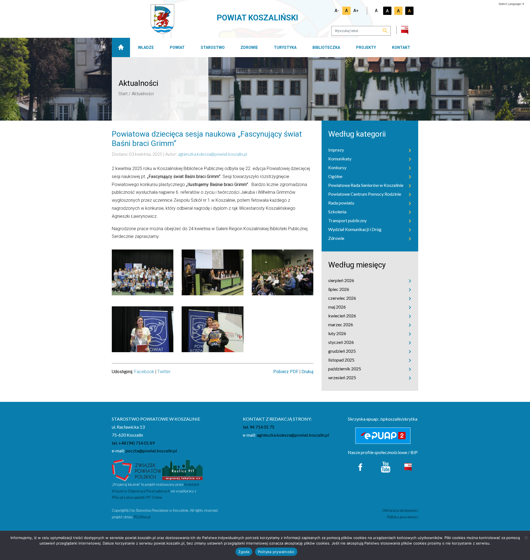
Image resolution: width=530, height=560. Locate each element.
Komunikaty (339, 158)
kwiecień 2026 (342, 315)
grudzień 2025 (342, 351)
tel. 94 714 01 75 (258, 426)
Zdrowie (249, 47)
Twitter (164, 371)
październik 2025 (344, 368)
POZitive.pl (142, 517)
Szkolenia (337, 211)
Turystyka (285, 47)
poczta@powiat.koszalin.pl (151, 450)
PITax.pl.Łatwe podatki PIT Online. (137, 497)
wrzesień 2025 (342, 377)
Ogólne (335, 176)
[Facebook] (360, 466)
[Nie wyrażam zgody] (526, 537)
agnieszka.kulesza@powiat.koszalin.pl (212, 153)
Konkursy (337, 167)
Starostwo (213, 47)
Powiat (177, 47)
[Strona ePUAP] (383, 436)
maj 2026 (337, 306)
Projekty (366, 47)
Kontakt (401, 47)
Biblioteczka (326, 47)
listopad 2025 (341, 359)
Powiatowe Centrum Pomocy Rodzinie (364, 194)
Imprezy (336, 149)
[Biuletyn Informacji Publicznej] (408, 466)
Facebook (144, 371)
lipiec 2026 (338, 289)
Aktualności (143, 93)
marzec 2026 (340, 324)
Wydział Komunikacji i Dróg (354, 229)
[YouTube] (385, 466)
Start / (124, 93)
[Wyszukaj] (385, 31)
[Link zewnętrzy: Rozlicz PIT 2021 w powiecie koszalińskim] (182, 469)
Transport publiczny (347, 220)
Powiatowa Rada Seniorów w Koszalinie (365, 185)
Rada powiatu (341, 202)
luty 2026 (337, 333)
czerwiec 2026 (342, 298)
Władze (146, 47)
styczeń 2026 (341, 342)
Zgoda (243, 552)
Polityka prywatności (402, 517)
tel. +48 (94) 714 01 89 (133, 442)
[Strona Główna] (121, 47)
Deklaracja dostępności (400, 510)
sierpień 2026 (341, 280)
